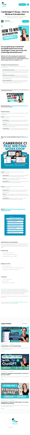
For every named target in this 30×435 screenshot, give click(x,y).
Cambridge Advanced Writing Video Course (19, 105)
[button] (28, 4)
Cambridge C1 (25, 21)
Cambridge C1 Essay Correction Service (17, 302)
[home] (4, 4)
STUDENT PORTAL (22, 4)
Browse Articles (24, 323)
